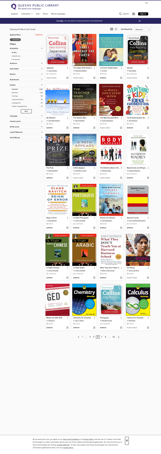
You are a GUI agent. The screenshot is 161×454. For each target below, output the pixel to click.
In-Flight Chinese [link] (52, 268)
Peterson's (51, 321)
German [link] (130, 68)
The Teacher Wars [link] (79, 118)
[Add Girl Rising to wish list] (148, 277)
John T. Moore (79, 321)
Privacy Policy (88, 439)
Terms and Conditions (71, 439)
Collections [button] (26, 14)
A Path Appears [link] (79, 168)
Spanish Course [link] (133, 218)
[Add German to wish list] (148, 78)
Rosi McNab (132, 71)
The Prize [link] (49, 168)
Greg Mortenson (107, 221)
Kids (38, 14)
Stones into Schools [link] (107, 218)
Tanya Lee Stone (134, 270)
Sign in (143, 14)
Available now (16, 56)
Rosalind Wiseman (134, 171)
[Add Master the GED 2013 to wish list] (67, 327)
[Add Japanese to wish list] (67, 78)
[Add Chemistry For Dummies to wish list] (94, 327)
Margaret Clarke (107, 321)
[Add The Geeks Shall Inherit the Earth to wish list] (94, 78)
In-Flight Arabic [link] (79, 268)
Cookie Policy (68, 448)
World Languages (58, 14)
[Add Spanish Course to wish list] (148, 228)
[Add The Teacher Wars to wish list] (94, 128)
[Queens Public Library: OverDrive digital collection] (35, 6)
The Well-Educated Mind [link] (109, 118)
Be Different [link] (50, 118)
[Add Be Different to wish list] (67, 128)
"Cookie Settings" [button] (63, 445)
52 (114, 337)
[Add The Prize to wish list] (67, 178)
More (26, 111)
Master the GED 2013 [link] (54, 318)
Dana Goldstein (80, 121)
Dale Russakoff (53, 171)
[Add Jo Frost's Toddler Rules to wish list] (121, 78)
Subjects (14, 14)
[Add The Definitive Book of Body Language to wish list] (121, 178)
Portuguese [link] (104, 318)
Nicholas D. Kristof (80, 171)
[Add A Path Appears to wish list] (94, 178)
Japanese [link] (49, 68)
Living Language (80, 221)
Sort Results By (126, 29)
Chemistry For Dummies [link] (82, 318)
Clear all (39, 35)
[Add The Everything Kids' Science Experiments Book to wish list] (148, 128)
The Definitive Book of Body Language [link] (110, 168)
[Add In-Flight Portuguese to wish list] (94, 228)
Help (146, 3)
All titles (14, 53)
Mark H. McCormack (108, 270)
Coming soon (16, 59)
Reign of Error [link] (51, 218)
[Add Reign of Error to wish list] (67, 228)
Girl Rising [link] (131, 268)
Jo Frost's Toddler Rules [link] (109, 68)
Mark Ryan (132, 321)
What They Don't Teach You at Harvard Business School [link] (110, 268)
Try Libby (59, 21)
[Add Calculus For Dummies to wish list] (148, 327)
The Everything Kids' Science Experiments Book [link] (137, 118)
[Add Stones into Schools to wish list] (121, 228)
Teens (45, 14)
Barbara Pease (106, 171)
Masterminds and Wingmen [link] (137, 168)
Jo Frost (104, 71)
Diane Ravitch (52, 221)
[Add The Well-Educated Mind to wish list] (121, 128)
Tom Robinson (133, 121)
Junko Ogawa (52, 71)
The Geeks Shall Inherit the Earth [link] (83, 68)
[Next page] (119, 337)
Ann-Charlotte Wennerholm (137, 221)
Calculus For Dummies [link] (135, 318)
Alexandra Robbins (81, 71)
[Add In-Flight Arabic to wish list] (94, 277)
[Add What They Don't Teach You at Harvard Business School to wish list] (121, 277)
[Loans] (133, 14)
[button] (123, 14)
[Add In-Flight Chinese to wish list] (67, 277)
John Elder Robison (54, 121)
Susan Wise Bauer (107, 121)
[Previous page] (78, 337)
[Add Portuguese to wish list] (121, 327)
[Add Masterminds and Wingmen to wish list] (148, 178)
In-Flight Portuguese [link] (80, 218)
